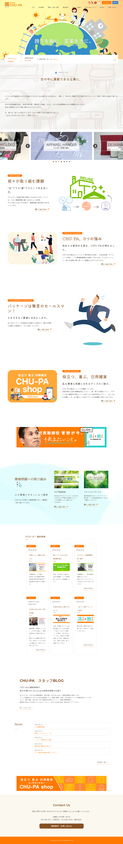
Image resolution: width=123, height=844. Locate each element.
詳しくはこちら (41, 209)
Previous (113, 60)
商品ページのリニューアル (43, 733)
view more (88, 588)
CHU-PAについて (90, 7)
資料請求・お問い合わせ (61, 826)
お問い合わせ (112, 7)
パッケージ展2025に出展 (43, 740)
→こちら (54, 59)
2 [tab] (56, 161)
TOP (33, 7)
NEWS (102, 7)
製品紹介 (66, 7)
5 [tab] (64, 161)
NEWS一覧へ (102, 762)
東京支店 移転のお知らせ (43, 746)
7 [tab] (69, 161)
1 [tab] (53, 161)
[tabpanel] (61, 146)
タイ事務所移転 (40, 727)
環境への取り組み (53, 7)
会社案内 (41, 7)
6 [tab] (66, 161)
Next (114, 59)
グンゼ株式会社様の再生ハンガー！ (46, 752)
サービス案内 (76, 7)
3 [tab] (58, 161)
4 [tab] (61, 161)
